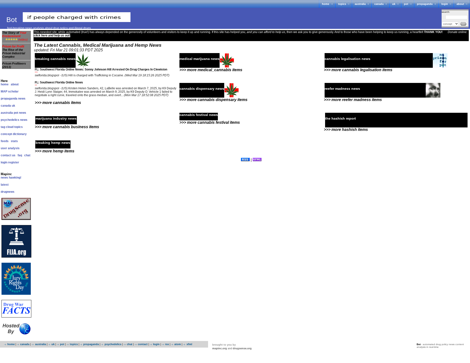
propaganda (425, 3)
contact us (8, 155)
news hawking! (11, 177)
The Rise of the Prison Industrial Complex (13, 53)
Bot (12, 19)
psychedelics (113, 344)
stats (14, 141)
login (444, 3)
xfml (189, 344)
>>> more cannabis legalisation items (358, 70)
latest (5, 184)
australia (360, 3)
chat (27, 155)
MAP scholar (10, 91)
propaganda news (13, 98)
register (13, 162)
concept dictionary (14, 134)
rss (167, 344)
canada (379, 3)
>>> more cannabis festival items (209, 122)
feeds (5, 141)
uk (393, 3)
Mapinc (6, 174)
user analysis (10, 148)
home (325, 3)
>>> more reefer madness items (353, 100)
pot (406, 3)
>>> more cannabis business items (67, 127)
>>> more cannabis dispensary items (213, 100)
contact (143, 344)
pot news (20, 112)
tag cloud (7, 127)
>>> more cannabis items (58, 103)
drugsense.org (242, 348)
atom (177, 344)
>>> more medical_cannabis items (210, 70)
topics (342, 3)
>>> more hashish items (346, 129)
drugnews (7, 191)
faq (20, 155)
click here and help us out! (52, 35)
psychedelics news (14, 120)
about (460, 3)
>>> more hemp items (54, 151)
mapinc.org (219, 348)
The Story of (14, 34)
